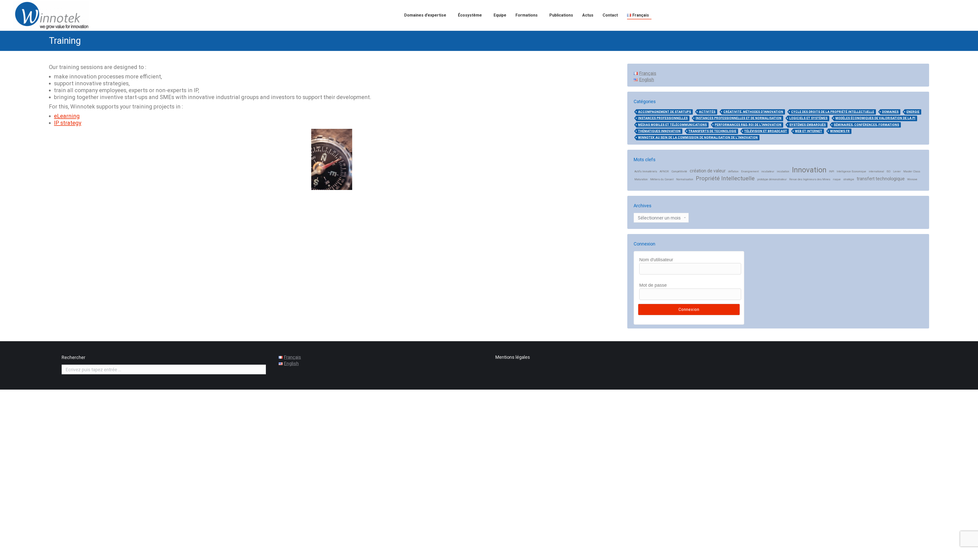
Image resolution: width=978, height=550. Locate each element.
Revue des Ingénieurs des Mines (809, 179)
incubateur (767, 171)
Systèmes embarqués (807, 125)
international (876, 171)
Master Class (911, 171)
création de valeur (708, 170)
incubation (783, 171)
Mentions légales (512, 357)
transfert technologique (881, 178)
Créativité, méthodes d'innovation (753, 112)
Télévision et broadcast (765, 131)
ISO (889, 171)
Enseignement (750, 171)
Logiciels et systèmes (808, 118)
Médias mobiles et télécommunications (672, 125)
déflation (733, 171)
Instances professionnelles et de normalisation (738, 118)
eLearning (67, 116)
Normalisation (684, 179)
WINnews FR (840, 131)
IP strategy (67, 123)
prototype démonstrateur (772, 179)
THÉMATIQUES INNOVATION (659, 131)
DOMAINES (890, 112)
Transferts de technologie (712, 131)
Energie (912, 112)
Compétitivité (679, 171)
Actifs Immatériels (645, 171)
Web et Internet (808, 131)
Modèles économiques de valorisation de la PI (875, 118)
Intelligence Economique (851, 171)
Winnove (912, 179)
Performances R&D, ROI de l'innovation (748, 125)
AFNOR (664, 171)
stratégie (848, 179)
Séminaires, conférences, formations (866, 125)
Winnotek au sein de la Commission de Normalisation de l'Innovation (698, 137)
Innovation (809, 170)
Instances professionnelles (663, 118)
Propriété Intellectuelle (725, 178)
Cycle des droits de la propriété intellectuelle (832, 112)
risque (837, 179)
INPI (831, 171)
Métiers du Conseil (662, 179)
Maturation (641, 179)
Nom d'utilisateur (656, 259)
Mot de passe (653, 285)
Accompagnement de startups (664, 112)
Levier (897, 171)
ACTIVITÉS (707, 112)
